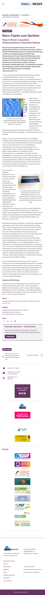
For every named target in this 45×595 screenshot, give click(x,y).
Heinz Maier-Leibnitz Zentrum (11, 312)
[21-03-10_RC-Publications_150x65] (22, 418)
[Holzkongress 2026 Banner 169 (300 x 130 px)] (22, 484)
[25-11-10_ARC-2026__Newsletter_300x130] (22, 468)
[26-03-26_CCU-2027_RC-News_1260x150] (22, 26)
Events (5, 564)
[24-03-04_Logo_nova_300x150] (22, 409)
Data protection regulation (32, 572)
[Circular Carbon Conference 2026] (22, 493)
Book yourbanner (22, 391)
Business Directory (9, 575)
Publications (7, 566)
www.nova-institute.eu (10, 555)
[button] (4, 321)
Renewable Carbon (9, 561)
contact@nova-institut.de (11, 553)
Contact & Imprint (29, 566)
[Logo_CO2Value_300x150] (22, 433)
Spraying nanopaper (33, 355)
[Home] (32, 4)
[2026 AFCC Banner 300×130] (22, 501)
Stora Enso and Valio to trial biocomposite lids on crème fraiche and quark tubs (12, 356)
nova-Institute (7, 581)
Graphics (6, 569)
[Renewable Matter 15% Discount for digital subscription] (22, 441)
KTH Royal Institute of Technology (12, 314)
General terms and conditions (33, 569)
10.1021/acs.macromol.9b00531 (15, 294)
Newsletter (6, 578)
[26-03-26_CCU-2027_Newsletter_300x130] (22, 476)
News (5, 572)
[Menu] (6, 4)
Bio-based (25, 15)
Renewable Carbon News (10, 15)
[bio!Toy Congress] (22, 526)
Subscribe (10, 336)
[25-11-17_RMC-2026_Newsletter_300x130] (22, 459)
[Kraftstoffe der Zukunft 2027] (22, 518)
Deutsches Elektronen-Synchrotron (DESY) (15, 310)
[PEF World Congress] (22, 509)
